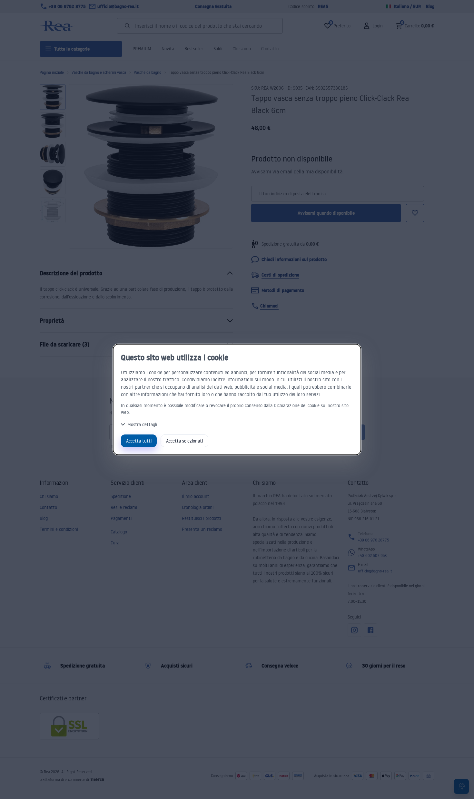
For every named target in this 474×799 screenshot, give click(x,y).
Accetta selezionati (184, 441)
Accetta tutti (139, 441)
